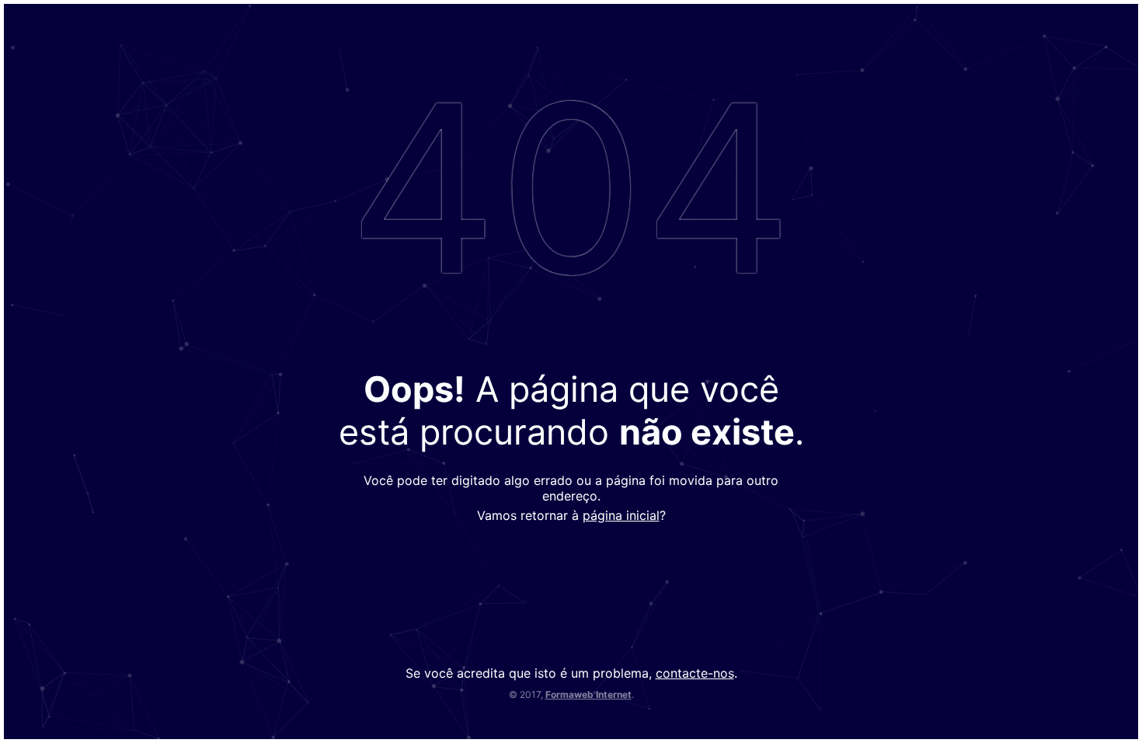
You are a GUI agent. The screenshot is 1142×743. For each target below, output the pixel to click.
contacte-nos (695, 673)
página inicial (621, 515)
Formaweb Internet (588, 694)
